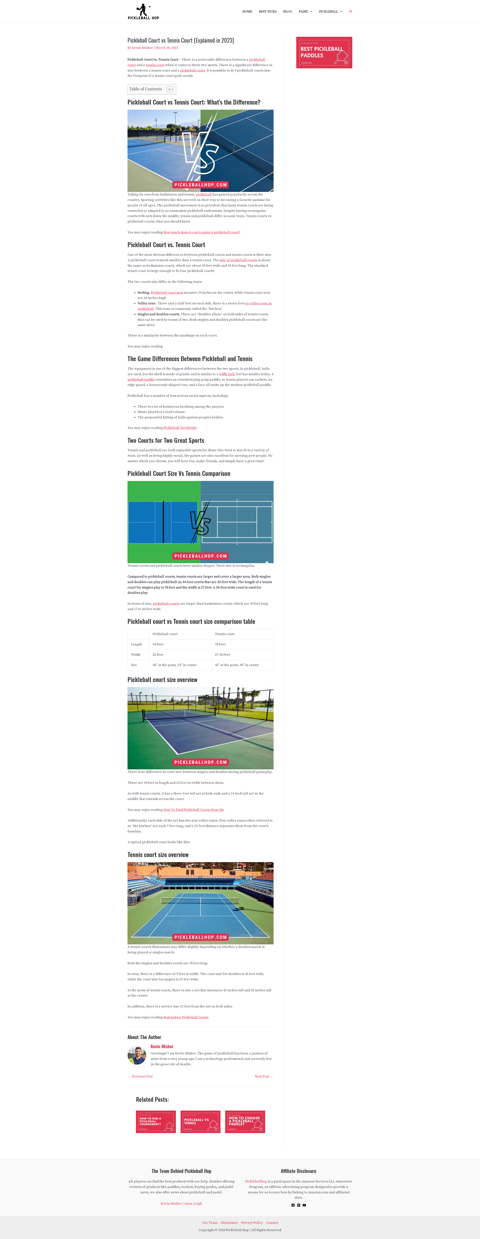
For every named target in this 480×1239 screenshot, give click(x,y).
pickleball (204, 194)
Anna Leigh (193, 1203)
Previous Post (140, 1076)
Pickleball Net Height (180, 428)
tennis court (155, 65)
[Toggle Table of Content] (168, 89)
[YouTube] (304, 1205)
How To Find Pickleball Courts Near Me (194, 810)
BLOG (287, 11)
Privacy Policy (252, 1223)
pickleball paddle (141, 379)
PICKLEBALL (328, 11)
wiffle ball (227, 374)
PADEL (303, 11)
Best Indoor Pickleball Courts (186, 1017)
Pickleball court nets (167, 293)
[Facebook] (293, 1205)
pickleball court (192, 70)
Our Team (210, 1223)
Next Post (264, 1076)
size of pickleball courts (238, 260)
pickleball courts (166, 603)
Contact (272, 1223)
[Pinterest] (298, 1205)
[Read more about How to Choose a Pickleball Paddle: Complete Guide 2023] (245, 1121)
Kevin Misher (171, 1203)
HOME (247, 11)
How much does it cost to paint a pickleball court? (202, 232)
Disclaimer (229, 1223)
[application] (310, 11)
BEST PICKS (268, 11)
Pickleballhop (256, 1181)
